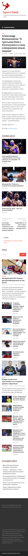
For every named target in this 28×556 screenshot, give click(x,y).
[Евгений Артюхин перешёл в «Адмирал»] (7, 357)
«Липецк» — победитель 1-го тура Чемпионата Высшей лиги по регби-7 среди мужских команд (13, 471)
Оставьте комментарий (20, 53)
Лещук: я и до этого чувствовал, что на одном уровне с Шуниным (12, 381)
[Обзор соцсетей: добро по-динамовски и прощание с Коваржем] (7, 322)
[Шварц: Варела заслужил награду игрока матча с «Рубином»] (7, 411)
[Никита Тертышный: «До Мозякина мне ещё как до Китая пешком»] (7, 346)
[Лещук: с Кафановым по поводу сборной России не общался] (7, 402)
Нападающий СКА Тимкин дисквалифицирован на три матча (13, 280)
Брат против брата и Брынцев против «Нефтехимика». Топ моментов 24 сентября (19, 332)
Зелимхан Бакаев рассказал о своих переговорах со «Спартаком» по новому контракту (18, 449)
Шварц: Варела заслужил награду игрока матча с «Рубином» (18, 408)
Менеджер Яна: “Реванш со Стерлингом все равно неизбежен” (13, 185)
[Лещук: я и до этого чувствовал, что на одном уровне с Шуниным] (14, 376)
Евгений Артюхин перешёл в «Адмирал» (18, 353)
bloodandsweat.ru (13, 128)
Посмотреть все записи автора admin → (13, 241)
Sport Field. (11, 12)
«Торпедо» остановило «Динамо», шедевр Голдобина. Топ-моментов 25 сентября (18, 307)
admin (11, 53)
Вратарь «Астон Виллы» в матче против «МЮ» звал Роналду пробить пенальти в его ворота (18, 420)
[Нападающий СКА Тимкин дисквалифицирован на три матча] (14, 274)
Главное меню (9, 27)
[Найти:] (14, 254)
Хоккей (4, 276)
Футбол (4, 377)
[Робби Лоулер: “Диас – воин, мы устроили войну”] (14, 206)
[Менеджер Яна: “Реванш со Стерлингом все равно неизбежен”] (14, 182)
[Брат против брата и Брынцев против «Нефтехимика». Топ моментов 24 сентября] (7, 334)
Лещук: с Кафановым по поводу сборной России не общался (19, 398)
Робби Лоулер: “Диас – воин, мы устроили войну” (12, 209)
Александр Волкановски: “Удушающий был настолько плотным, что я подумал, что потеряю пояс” (11, 158)
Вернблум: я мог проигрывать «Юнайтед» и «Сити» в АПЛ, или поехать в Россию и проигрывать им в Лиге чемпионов (19, 435)
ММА (3, 33)
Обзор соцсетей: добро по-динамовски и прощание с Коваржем (18, 320)
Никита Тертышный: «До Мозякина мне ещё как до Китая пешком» (19, 344)
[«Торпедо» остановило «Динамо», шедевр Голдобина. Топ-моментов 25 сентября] (7, 308)
